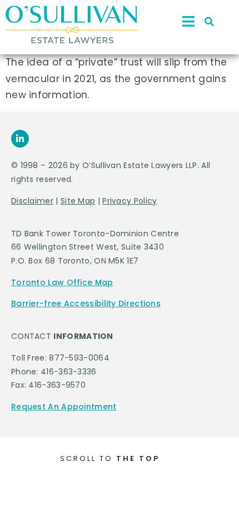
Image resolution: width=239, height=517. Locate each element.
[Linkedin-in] (20, 139)
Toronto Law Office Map (62, 282)
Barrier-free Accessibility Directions (86, 303)
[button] (209, 21)
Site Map (78, 200)
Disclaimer (32, 200)
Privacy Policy (129, 200)
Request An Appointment (64, 406)
